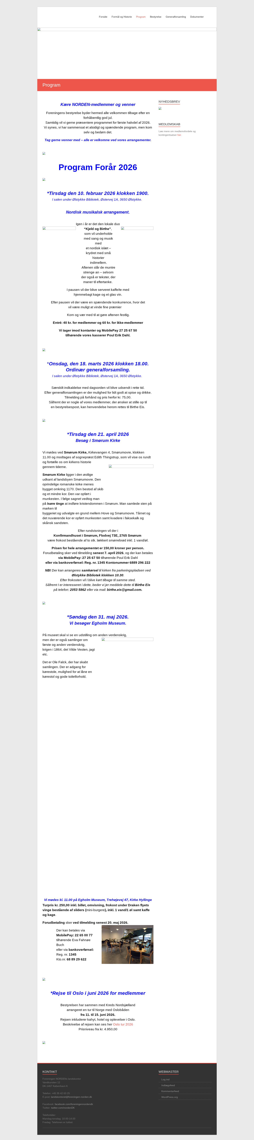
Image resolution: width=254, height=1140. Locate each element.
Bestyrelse (155, 16)
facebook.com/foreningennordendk (74, 1104)
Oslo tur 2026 (123, 1024)
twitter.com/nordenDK (63, 1107)
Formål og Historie (122, 16)
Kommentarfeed (170, 1091)
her (179, 135)
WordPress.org (169, 1097)
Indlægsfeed (168, 1085)
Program (141, 16)
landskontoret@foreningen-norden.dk (71, 1096)
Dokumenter (197, 16)
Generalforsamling (176, 16)
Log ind (165, 1079)
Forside (103, 16)
